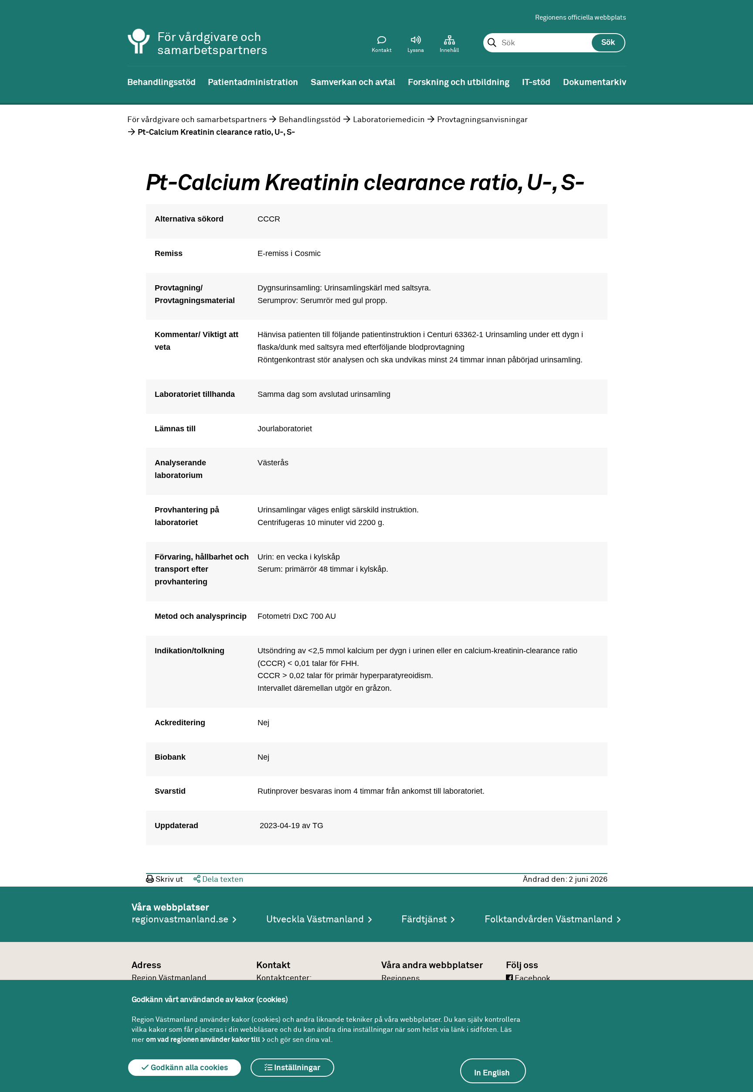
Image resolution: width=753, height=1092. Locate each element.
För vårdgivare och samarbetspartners (197, 120)
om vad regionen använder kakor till (203, 1039)
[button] (415, 46)
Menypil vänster (13, 81)
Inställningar (296, 1068)
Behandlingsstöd (310, 120)
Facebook (531, 979)
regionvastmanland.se (180, 920)
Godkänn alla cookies (188, 1068)
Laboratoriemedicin (389, 120)
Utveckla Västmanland (315, 920)
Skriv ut (168, 880)
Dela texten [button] (222, 880)
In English (492, 1073)
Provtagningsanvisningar (482, 120)
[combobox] (554, 43)
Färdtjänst (424, 920)
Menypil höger (740, 81)
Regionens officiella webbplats (580, 17)
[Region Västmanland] (139, 29)
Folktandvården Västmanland (549, 920)
